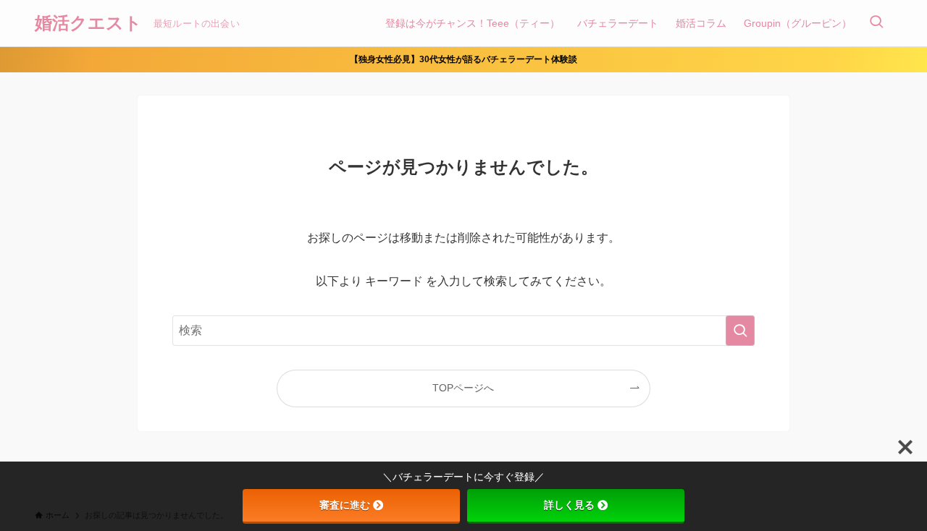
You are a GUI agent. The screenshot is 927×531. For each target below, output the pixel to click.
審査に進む (344, 504)
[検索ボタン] (876, 23)
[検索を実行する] (740, 330)
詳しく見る (569, 504)
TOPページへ (463, 388)
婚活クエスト (88, 23)
